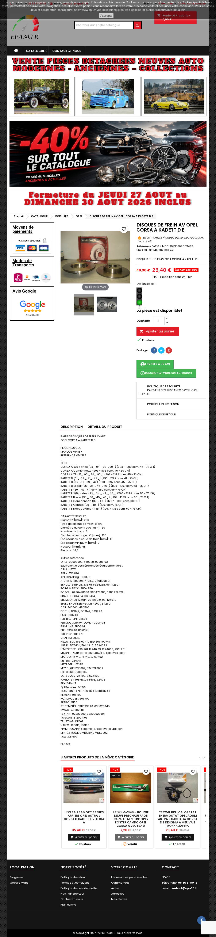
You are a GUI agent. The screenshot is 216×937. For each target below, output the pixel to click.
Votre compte (124, 867)
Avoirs (115, 888)
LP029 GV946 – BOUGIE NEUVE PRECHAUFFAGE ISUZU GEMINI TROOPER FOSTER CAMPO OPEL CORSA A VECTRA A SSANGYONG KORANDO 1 (130, 820)
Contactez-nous (66, 51)
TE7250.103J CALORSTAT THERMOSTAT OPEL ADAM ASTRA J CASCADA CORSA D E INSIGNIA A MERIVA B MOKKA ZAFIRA (177, 819)
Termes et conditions (75, 883)
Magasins (16, 877)
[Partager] (154, 350)
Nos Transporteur (72, 894)
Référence (143, 246)
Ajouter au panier (157, 331)
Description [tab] (72, 426)
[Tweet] (161, 350)
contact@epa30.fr (184, 888)
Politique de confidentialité (79, 888)
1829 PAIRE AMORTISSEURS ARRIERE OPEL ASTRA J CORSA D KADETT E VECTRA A (84, 817)
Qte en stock (145, 284)
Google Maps (19, 883)
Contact (170, 867)
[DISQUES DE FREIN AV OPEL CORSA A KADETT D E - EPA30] (84, 305)
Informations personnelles (129, 877)
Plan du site (68, 905)
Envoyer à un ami (155, 364)
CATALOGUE (35, 51)
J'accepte (106, 15)
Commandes (120, 883)
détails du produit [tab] (105, 426)
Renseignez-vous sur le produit (166, 373)
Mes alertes (119, 899)
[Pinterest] (169, 350)
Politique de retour (73, 877)
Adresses (117, 894)
